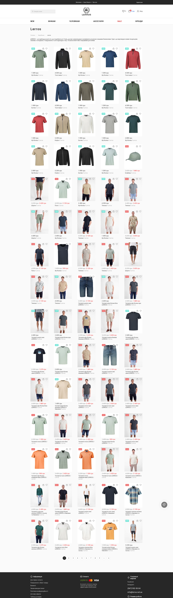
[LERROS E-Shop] (86, 11)
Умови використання (37, 588)
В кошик (39, 74)
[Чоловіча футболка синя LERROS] (133, 321)
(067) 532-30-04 (134, 588)
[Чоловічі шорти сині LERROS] (86, 287)
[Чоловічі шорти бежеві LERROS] (110, 321)
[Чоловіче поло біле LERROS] (63, 425)
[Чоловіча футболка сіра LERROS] (133, 287)
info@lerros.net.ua (135, 592)
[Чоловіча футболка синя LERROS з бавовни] (63, 495)
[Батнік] (39, 91)
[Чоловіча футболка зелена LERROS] (39, 531)
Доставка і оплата (36, 580)
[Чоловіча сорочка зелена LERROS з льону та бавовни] (39, 495)
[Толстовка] (63, 59)
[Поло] (63, 189)
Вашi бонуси (87, 2)
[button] (164, 505)
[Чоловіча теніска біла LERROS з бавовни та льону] (86, 531)
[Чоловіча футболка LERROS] (63, 355)
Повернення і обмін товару (39, 583)
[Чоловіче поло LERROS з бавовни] (133, 459)
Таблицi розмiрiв (35, 597)
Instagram (131, 584)
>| (108, 558)
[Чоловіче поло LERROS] (39, 425)
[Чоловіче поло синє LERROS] (133, 389)
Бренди (139, 21)
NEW (32, 21)
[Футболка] (39, 59)
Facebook (131, 582)
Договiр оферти (35, 594)
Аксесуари (98, 21)
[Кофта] (63, 124)
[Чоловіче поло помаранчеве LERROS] (86, 459)
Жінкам (51, 21)
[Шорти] (39, 189)
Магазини (78, 2)
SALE (119, 21)
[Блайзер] (133, 156)
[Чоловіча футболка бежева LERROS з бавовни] (63, 389)
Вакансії (33, 585)
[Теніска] (110, 189)
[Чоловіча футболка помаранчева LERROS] (39, 459)
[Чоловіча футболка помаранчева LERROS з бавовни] (110, 531)
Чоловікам (74, 21)
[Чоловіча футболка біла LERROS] (110, 287)
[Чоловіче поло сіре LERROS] (86, 389)
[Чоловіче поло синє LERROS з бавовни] (110, 495)
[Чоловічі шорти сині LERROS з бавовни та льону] (133, 531)
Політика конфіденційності (39, 591)
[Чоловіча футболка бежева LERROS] (86, 321)
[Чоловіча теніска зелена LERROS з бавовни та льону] (133, 495)
